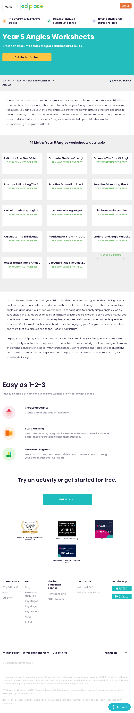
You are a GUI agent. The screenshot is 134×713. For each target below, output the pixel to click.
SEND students (56, 599)
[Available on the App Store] (122, 590)
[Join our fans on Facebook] (126, 652)
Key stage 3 (32, 611)
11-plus (28, 622)
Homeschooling (57, 593)
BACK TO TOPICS (121, 80)
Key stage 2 (32, 606)
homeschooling (72, 114)
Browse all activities (31, 594)
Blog (27, 587)
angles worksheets (22, 300)
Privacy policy (11, 652)
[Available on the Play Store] (122, 598)
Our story (7, 597)
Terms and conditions (36, 652)
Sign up (126, 5)
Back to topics (111, 254)
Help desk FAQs (86, 587)
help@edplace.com (88, 592)
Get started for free (27, 57)
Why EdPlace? (10, 587)
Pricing (6, 592)
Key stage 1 (31, 601)
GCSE (28, 616)
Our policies (59, 652)
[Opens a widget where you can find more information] (119, 707)
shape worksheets (50, 310)
